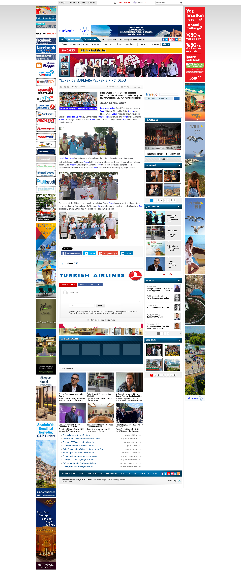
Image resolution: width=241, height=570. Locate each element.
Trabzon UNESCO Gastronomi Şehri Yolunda (78, 442)
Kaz (99, 206)
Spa (135, 473)
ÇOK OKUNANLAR (152, 207)
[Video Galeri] (90, 39)
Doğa (141, 473)
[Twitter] (65, 87)
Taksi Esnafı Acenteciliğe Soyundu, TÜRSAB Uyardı (99, 397)
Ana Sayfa (62, 3)
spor (125, 119)
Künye (73, 473)
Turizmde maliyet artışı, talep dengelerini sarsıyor (80, 456)
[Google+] (68, 87)
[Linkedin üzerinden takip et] (176, 39)
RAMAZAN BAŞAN (155, 288)
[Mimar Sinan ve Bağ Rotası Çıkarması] (154, 350)
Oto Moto (155, 473)
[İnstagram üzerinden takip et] (173, 39)
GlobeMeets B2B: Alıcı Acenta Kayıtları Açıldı (172, 218)
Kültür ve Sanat (125, 473)
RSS (101, 473)
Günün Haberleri (74, 3)
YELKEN (76, 263)
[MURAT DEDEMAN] (154, 189)
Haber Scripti (172, 481)
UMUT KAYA (156, 317)
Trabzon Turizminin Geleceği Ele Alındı (76, 435)
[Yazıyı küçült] (134, 87)
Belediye (131, 111)
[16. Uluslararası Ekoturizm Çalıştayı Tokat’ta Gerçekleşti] (172, 350)
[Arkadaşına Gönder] (125, 87)
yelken (71, 158)
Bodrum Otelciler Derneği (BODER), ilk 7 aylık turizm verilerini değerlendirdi (72, 397)
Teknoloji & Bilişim (111, 473)
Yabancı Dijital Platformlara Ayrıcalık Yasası (78, 453)
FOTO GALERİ (151, 165)
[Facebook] (61, 87)
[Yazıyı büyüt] (139, 87)
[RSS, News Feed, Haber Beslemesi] (179, 39)
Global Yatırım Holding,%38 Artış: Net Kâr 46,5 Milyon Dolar (83, 449)
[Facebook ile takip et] (163, 39)
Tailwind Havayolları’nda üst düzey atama (122, 40)
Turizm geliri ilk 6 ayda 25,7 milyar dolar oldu (78, 460)
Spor (102, 111)
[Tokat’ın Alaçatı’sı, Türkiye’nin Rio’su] (172, 364)
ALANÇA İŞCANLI (157, 307)
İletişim (81, 473)
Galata (78, 117)
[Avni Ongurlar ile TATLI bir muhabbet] (172, 175)
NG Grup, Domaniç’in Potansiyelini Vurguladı (78, 467)
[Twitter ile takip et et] (166, 39)
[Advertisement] (120, 15)
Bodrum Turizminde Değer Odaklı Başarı (171, 265)
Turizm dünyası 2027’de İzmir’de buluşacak (173, 248)
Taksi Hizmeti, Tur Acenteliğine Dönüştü (172, 234)
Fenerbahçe (104, 108)
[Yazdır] (128, 87)
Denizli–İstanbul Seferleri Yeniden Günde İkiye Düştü (81, 439)
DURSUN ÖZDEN (159, 326)
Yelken (112, 108)
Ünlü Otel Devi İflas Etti (93, 50)
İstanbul (101, 117)
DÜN (170, 274)
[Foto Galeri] (74, 39)
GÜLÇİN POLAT (158, 297)
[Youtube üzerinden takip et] (169, 39)
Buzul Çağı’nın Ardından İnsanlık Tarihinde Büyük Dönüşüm (100, 428)
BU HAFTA (163, 274)
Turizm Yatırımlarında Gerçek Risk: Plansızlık (78, 446)
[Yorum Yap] (122, 87)
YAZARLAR (150, 281)
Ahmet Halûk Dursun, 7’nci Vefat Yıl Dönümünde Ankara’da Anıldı (71, 428)
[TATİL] (172, 189)
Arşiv (83, 3)
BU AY (156, 274)
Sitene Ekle (91, 3)
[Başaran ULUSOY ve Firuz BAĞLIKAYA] (154, 175)
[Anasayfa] (62, 39)
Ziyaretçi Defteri (92, 473)
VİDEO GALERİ (151, 340)
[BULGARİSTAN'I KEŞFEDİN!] (154, 364)
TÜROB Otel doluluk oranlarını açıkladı (163, 154)
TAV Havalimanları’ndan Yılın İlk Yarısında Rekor (80, 463)
